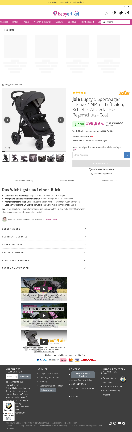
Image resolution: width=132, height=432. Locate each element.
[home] (66, 13)
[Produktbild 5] (42, 158)
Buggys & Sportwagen (14, 84)
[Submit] (104, 22)
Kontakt (75, 396)
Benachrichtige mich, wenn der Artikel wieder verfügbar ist (97, 148)
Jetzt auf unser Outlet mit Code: (66, 2)
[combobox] (115, 22)
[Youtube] (120, 423)
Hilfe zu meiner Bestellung (84, 374)
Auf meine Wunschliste (103, 169)
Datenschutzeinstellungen (51, 386)
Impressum (10, 423)
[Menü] (13, 402)
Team (74, 423)
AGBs (29, 423)
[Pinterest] (115, 423)
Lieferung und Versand (50, 377)
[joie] (124, 92)
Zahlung (43, 381)
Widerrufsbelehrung (41, 423)
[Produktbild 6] (51, 158)
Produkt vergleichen (103, 173)
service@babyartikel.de (81, 380)
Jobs (69, 423)
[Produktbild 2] (15, 158)
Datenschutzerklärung (44, 299)
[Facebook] (124, 423)
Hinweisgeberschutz (58, 423)
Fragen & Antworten (49, 373)
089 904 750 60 (78, 384)
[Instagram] (111, 423)
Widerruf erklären (48, 390)
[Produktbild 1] (6, 158)
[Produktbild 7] (60, 158)
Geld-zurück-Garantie (112, 386)
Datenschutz (21, 423)
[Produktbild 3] (24, 158)
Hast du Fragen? (51, 219)
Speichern (24, 376)
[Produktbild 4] (33, 158)
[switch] (8, 418)
